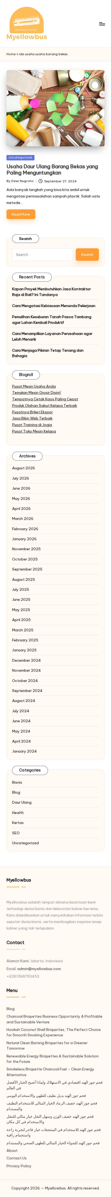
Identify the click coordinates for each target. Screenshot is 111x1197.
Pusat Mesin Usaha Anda (34, 386)
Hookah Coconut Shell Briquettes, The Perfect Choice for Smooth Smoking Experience (53, 1032)
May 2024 (21, 731)
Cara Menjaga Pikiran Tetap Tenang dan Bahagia (48, 353)
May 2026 (21, 498)
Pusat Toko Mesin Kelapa (34, 431)
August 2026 (23, 468)
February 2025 (25, 640)
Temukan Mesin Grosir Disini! (36, 392)
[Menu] (102, 23)
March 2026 (22, 518)
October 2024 (25, 680)
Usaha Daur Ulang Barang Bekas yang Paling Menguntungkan (52, 169)
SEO (16, 832)
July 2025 (20, 589)
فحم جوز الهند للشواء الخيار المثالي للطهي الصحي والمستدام (53, 1142)
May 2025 (21, 609)
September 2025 (27, 569)
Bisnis (17, 782)
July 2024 (20, 710)
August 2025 (23, 579)
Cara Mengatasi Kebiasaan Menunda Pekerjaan (53, 305)
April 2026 (21, 508)
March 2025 (22, 630)
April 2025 (21, 619)
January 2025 (24, 650)
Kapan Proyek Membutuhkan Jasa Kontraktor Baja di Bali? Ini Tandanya (51, 291)
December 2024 (26, 660)
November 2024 (26, 670)
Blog (16, 792)
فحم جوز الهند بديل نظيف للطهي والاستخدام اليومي (46, 1095)
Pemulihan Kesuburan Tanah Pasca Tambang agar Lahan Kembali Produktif (51, 319)
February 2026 (25, 528)
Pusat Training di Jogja (32, 424)
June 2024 (21, 720)
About (12, 1150)
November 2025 (26, 548)
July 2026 (20, 478)
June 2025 (21, 599)
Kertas (18, 822)
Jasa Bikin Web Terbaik (32, 418)
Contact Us (16, 1158)
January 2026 (24, 538)
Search (25, 238)
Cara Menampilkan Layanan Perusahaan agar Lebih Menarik (52, 336)
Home (11, 54)
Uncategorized (20, 157)
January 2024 (24, 751)
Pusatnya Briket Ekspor (32, 412)
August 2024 (23, 700)
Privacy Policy (19, 1165)
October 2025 (25, 559)
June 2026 (21, 488)
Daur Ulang (22, 802)
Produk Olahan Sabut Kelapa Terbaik (44, 405)
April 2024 (21, 741)
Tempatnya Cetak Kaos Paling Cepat (45, 399)
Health (18, 812)
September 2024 (27, 690)
